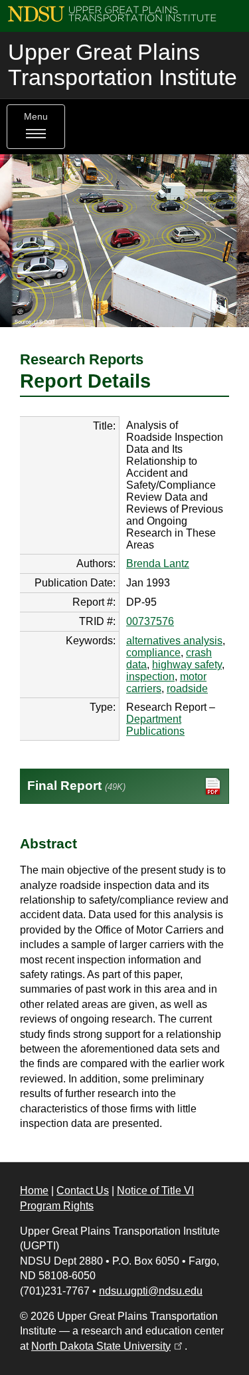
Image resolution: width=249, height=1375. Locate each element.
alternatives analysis (174, 640)
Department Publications (155, 725)
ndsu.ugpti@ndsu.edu (151, 1291)
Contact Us (82, 1190)
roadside (187, 688)
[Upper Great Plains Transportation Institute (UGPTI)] (112, 13)
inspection (150, 676)
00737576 (150, 621)
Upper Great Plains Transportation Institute (122, 65)
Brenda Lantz (157, 563)
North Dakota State (108, 1346)
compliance (153, 652)
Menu (36, 117)
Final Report (76, 786)
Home (34, 1190)
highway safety (187, 664)
